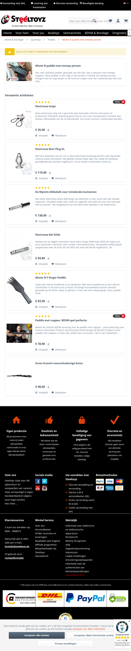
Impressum (72, 552)
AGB (68, 544)
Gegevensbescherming (78, 548)
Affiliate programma (46, 544)
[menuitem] (83, 21)
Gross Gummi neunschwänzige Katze (59, 363)
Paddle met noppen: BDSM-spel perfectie (61, 320)
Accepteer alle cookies (36, 635)
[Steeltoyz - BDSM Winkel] (28, 23)
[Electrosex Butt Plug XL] (19, 161)
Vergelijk (43, 135)
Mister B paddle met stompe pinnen (58, 65)
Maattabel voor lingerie (47, 540)
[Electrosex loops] (19, 119)
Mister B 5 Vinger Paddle (50, 277)
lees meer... (11, 503)
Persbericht (72, 537)
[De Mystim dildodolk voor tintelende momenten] (19, 204)
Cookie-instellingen (76, 556)
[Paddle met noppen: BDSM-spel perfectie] (19, 333)
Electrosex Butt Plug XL (50, 149)
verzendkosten (54, 585)
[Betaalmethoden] (110, 485)
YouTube (37, 488)
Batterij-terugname (76, 540)
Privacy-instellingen (65, 643)
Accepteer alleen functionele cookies (94, 635)
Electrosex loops (45, 106)
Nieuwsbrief (41, 556)
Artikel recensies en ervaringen (45, 535)
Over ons (40, 525)
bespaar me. (81, 628)
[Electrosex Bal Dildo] (19, 247)
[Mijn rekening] (118, 21)
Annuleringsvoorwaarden (79, 559)
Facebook (37, 481)
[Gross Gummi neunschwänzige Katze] (19, 376)
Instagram (44, 488)
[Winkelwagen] (126, 21)
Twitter (44, 481)
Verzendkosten (43, 529)
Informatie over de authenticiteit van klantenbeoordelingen (77, 567)
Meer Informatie (96, 628)
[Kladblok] (110, 21)
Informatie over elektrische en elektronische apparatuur (80, 529)
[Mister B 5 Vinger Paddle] (19, 290)
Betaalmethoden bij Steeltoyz (45, 550)
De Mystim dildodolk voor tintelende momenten (66, 192)
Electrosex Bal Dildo (47, 234)
